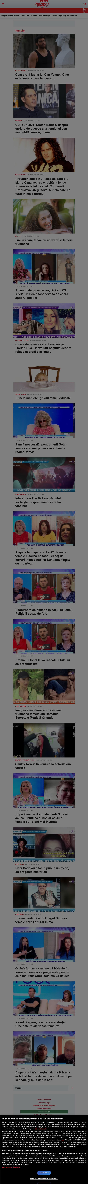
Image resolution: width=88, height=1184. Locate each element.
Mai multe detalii (40, 1129)
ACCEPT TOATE (44, 1173)
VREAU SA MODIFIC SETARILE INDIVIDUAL (44, 1179)
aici (63, 1140)
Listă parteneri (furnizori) (11, 1167)
